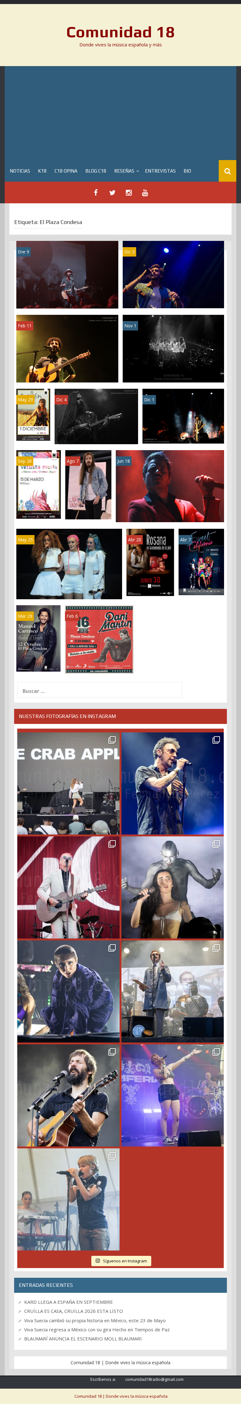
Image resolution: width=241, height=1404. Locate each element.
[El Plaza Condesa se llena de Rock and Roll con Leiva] (183, 416)
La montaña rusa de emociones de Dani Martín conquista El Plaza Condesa (170, 508)
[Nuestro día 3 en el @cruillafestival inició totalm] (172, 991)
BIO (187, 171)
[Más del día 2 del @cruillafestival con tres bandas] (68, 1095)
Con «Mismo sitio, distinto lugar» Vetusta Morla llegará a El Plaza (39, 491)
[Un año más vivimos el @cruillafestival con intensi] (68, 887)
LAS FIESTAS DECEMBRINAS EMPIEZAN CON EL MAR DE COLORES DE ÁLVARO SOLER (173, 292)
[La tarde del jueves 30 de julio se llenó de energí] (68, 783)
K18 (42, 171)
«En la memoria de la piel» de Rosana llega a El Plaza (150, 575)
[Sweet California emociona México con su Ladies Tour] (69, 563)
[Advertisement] (120, 113)
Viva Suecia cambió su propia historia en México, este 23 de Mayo (95, 1320)
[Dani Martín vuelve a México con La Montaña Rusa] (99, 639)
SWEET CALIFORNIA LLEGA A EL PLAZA (201, 577)
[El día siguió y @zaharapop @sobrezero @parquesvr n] (68, 991)
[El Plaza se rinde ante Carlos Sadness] (96, 416)
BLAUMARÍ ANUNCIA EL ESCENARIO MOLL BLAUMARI (83, 1338)
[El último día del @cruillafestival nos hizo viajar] (172, 887)
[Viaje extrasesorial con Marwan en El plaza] (67, 348)
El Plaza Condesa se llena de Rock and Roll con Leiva (183, 430)
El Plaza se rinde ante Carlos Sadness (96, 430)
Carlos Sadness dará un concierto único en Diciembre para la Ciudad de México (88, 489)
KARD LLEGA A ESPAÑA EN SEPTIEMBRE (68, 1302)
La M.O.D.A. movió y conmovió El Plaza (173, 371)
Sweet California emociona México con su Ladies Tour (69, 585)
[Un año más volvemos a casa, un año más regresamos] (68, 1199)
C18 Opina (66, 171)
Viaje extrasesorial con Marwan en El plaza (67, 372)
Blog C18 (95, 171)
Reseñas (124, 171)
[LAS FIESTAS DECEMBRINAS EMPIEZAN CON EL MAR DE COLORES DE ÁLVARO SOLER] (173, 274)
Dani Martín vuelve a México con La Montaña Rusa (99, 658)
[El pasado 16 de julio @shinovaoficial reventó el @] (172, 783)
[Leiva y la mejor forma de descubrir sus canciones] (67, 274)
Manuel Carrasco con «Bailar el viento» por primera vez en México (38, 646)
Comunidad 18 (120, 32)
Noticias (20, 171)
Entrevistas (160, 171)
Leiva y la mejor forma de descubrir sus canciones (67, 295)
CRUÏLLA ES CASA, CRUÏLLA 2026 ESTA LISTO (73, 1311)
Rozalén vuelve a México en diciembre (33, 413)
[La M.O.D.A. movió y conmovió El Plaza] (173, 348)
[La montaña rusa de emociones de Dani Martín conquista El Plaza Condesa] (170, 486)
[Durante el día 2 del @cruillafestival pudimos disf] (172, 1095)
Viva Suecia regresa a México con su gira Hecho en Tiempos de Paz (97, 1329)
